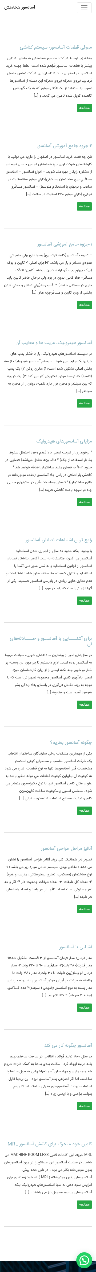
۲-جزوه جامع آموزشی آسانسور (64, 146)
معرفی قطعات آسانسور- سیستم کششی (56, 48)
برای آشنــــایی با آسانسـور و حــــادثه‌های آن (51, 641)
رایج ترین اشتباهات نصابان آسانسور (59, 540)
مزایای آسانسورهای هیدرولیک (64, 441)
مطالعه (84, 108)
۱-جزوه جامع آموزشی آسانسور (65, 244)
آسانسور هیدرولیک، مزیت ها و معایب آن (53, 343)
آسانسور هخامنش (19, 7)
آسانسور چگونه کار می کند (68, 1046)
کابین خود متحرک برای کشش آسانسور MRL (49, 1144)
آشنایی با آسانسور (75, 947)
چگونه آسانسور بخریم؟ (71, 743)
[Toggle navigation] (84, 7)
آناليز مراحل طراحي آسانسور (66, 849)
